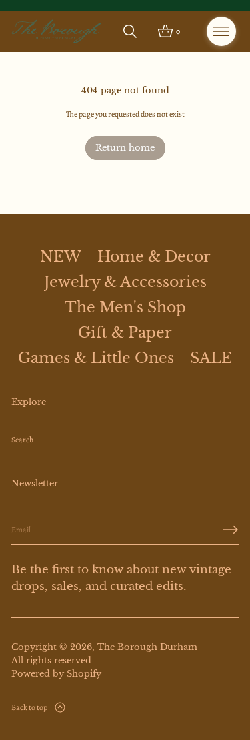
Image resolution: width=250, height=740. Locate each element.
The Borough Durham (147, 647)
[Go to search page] (130, 31)
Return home (125, 147)
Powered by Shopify (56, 673)
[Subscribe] (231, 530)
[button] (130, 31)
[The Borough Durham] (56, 31)
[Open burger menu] (221, 31)
